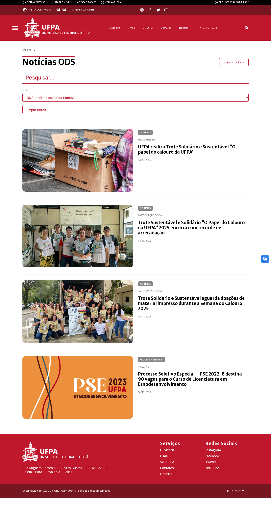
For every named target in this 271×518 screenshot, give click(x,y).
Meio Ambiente (147, 139)
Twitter (210, 462)
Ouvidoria (114, 28)
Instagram (213, 450)
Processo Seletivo (151, 359)
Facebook (212, 456)
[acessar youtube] (166, 10)
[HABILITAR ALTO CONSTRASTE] (26, 9)
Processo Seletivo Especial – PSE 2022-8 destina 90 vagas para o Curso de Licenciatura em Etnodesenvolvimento (190, 379)
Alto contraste (40, 9)
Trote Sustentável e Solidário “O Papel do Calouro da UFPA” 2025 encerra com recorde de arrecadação (191, 228)
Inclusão (143, 366)
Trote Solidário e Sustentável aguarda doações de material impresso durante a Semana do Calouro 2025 (191, 303)
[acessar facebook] (150, 9)
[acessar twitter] (158, 10)
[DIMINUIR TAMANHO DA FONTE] (59, 10)
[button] (15, 28)
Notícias (183, 28)
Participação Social (150, 215)
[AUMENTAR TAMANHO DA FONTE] (65, 10)
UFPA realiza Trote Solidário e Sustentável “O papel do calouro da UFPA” (186, 149)
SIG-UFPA (148, 28)
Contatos (166, 28)
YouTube (212, 468)
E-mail (131, 28)
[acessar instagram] (142, 10)
